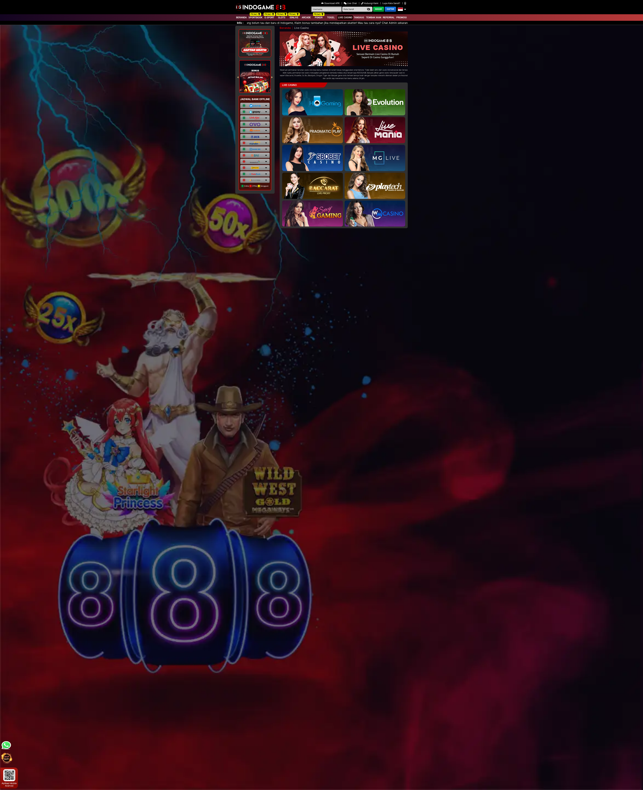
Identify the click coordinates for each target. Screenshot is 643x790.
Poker (319, 17)
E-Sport (269, 17)
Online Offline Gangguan (256, 186)
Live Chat (351, 3)
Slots (281, 17)
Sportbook (255, 17)
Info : (240, 22)
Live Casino (345, 17)
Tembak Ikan (373, 17)
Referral (389, 17)
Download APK (332, 3)
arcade (306, 17)
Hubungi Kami (371, 3)
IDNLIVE (294, 17)
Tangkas (359, 17)
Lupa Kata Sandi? (391, 3)
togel (331, 17)
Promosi (401, 17)
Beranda (241, 17)
